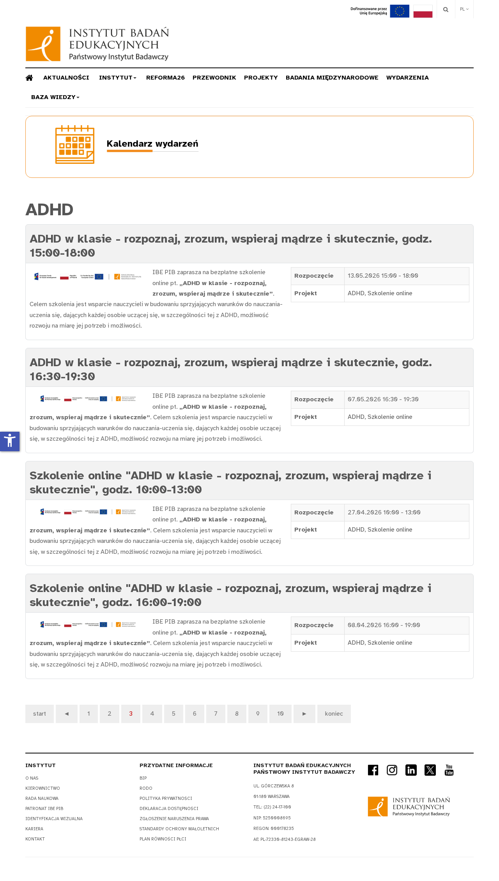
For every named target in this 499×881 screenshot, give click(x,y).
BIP (143, 778)
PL (463, 9)
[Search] (446, 9)
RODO (146, 788)
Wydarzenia (407, 78)
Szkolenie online (390, 293)
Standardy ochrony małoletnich (179, 828)
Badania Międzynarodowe (332, 78)
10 (280, 714)
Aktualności (66, 78)
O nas (31, 778)
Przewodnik (214, 78)
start (39, 714)
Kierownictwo (42, 788)
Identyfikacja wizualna (54, 818)
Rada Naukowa (41, 798)
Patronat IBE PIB (44, 808)
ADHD (356, 293)
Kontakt (35, 839)
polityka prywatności (166, 798)
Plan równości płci (163, 839)
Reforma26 (165, 78)
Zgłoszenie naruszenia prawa (174, 818)
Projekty (261, 78)
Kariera (34, 828)
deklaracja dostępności (169, 808)
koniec (334, 714)
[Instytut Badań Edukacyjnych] (97, 44)
